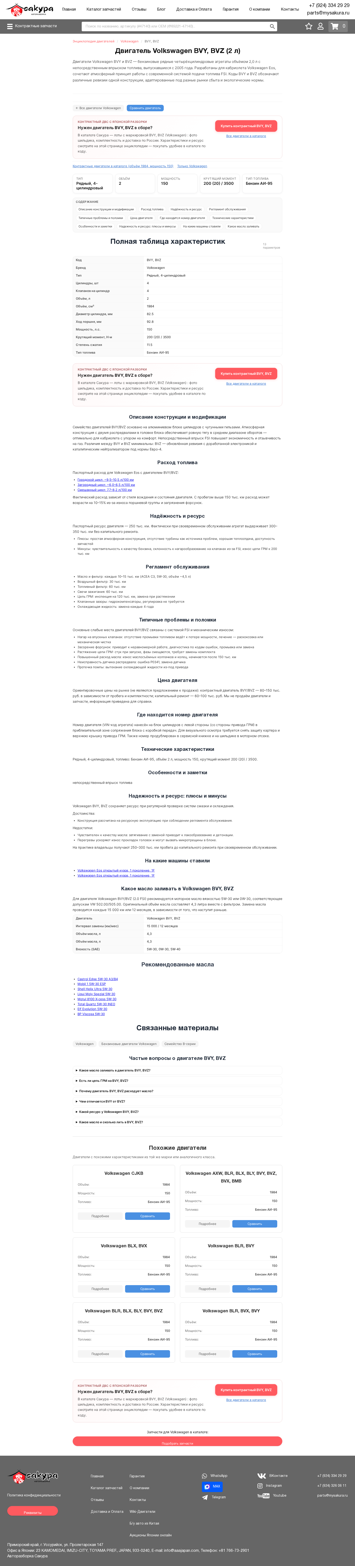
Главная (69, 9)
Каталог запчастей (103, 9)
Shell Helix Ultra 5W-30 (95, 989)
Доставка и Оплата (194, 9)
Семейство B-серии (180, 1044)
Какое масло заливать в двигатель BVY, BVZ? (114, 1070)
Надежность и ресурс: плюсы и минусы (147, 226)
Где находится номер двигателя (182, 218)
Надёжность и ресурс (186, 209)
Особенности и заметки (95, 226)
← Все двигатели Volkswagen (98, 108)
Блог (161, 9)
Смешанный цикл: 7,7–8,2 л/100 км (105, 490)
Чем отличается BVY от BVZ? (102, 1101)
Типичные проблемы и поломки (100, 218)
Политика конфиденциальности (34, 1495)
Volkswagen (130, 41)
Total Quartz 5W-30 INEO (96, 1004)
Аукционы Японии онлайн (151, 1535)
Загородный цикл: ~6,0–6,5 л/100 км (106, 485)
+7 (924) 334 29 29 (329, 6)
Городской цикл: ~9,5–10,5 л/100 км (106, 480)
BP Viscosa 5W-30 (91, 1014)
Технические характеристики (233, 218)
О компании (259, 9)
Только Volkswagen (192, 166)
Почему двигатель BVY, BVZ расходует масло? (116, 1091)
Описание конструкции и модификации (106, 209)
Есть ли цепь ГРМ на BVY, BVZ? (103, 1081)
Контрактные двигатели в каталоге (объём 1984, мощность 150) (123, 166)
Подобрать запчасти (177, 1443)
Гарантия (231, 9)
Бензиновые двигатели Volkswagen (129, 1044)
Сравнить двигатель (145, 108)
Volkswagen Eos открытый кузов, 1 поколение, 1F (116, 870)
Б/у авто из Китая (144, 1523)
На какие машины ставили (201, 226)
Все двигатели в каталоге (246, 136)
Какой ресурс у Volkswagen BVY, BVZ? (109, 1112)
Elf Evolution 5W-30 (92, 1009)
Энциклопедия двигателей (93, 41)
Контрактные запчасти (36, 26)
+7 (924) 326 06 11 (332, 1485)
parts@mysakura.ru (328, 13)
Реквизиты (33, 1513)
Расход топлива (152, 209)
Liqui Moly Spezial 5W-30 (96, 994)
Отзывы (139, 9)
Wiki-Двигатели (142, 1511)
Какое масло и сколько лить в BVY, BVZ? (111, 1122)
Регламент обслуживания (227, 209)
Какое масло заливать (243, 226)
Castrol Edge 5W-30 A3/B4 (98, 979)
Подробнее (100, 1216)
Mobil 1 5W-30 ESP (92, 984)
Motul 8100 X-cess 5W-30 (97, 999)
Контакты (290, 9)
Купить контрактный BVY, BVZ (246, 126)
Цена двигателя (141, 218)
